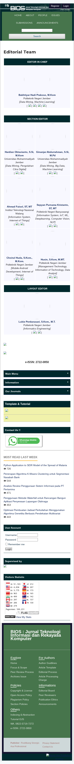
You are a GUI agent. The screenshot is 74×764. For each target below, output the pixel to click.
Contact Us (48, 747)
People (42, 15)
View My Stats (23, 617)
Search (37, 36)
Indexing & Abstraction (22, 714)
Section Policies (19, 704)
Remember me (16, 544)
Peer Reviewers (47, 695)
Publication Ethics (48, 699)
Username (11, 535)
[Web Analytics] (10, 617)
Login (66, 6)
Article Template (47, 667)
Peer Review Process (22, 672)
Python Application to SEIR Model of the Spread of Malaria (35, 465)
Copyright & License (21, 690)
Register (55, 6)
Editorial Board (47, 690)
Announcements (47, 22)
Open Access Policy (21, 695)
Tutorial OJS (17, 719)
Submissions (24, 22)
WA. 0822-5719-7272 (22, 723)
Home (18, 15)
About (30, 15)
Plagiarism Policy (19, 699)
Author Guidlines (48, 663)
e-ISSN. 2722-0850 (20, 728)
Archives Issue (18, 676)
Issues (55, 15)
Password (10, 539)
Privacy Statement (51, 743)
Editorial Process (48, 672)
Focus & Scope (18, 667)
